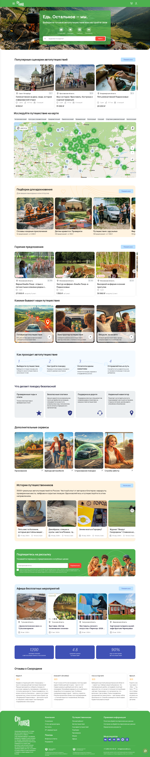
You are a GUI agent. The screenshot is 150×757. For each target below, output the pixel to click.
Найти (100, 39)
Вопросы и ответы (51, 739)
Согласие (59, 570)
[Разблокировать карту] (132, 128)
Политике (64, 572)
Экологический (131, 119)
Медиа (74, 736)
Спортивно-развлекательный (115, 119)
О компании (49, 721)
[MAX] (122, 740)
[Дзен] (114, 740)
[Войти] (136, 3)
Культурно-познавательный (37, 119)
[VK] (105, 740)
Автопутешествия (78, 724)
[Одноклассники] (127, 740)
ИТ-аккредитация (51, 730)
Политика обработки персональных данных (118, 721)
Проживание (76, 733)
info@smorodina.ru (124, 749)
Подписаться (75, 566)
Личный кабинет (77, 721)
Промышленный (80, 119)
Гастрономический (20, 119)
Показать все (128, 60)
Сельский (101, 119)
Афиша (74, 739)
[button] (121, 127)
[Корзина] (131, 3)
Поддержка (49, 742)
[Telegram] (109, 740)
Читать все (127, 485)
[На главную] (20, 3)
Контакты (48, 727)
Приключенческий (68, 119)
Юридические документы (112, 727)
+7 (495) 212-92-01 (110, 749)
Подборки (75, 730)
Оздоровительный (54, 119)
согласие (24, 569)
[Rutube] (118, 740)
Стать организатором (52, 724)
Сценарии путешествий (80, 727)
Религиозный (91, 119)
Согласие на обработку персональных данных (119, 724)
